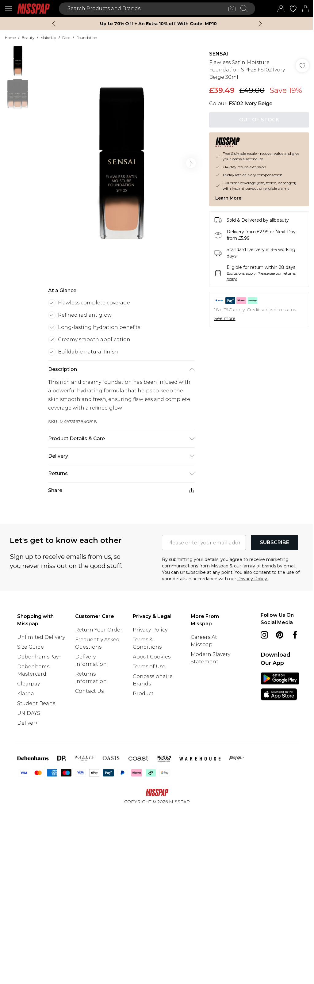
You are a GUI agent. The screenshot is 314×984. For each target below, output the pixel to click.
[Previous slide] (53, 24)
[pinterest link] (279, 635)
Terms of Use (149, 666)
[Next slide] (260, 24)
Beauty (28, 37)
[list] (121, 163)
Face (66, 37)
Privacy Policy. (252, 579)
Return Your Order (98, 630)
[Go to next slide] (191, 163)
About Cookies (151, 657)
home (10, 37)
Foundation (86, 37)
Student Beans (36, 703)
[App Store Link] (280, 686)
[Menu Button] (8, 8)
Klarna (25, 693)
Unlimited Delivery (41, 637)
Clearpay (28, 684)
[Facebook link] (295, 635)
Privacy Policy (150, 630)
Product (143, 693)
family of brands (259, 566)
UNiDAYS (28, 713)
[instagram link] (264, 635)
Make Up (48, 37)
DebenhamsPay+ (39, 657)
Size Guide (30, 647)
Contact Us (89, 691)
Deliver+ (27, 723)
